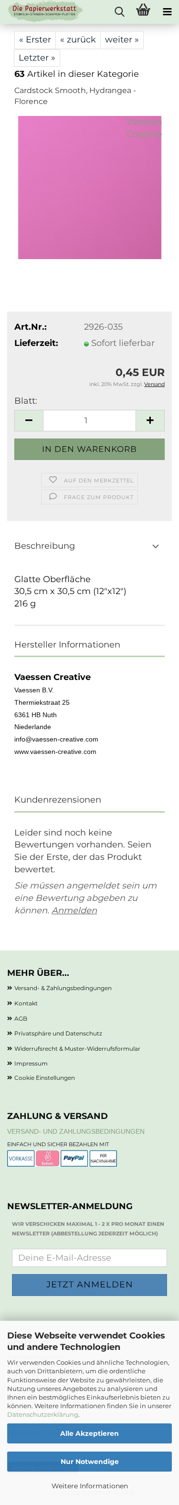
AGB (20, 1018)
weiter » (122, 39)
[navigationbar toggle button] (167, 12)
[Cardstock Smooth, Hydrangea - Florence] (89, 187)
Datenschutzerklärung (42, 1414)
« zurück (78, 39)
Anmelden (74, 910)
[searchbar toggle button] (119, 12)
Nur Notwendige (90, 1461)
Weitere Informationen (90, 1486)
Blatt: (25, 401)
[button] (28, 420)
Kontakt (26, 1003)
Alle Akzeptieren (89, 1433)
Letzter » (37, 57)
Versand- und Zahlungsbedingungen (76, 1131)
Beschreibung (44, 546)
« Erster (35, 39)
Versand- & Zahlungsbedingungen (63, 988)
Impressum (31, 1063)
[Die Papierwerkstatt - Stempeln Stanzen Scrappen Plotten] (42, 12)
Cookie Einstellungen (44, 1077)
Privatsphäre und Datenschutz (58, 1033)
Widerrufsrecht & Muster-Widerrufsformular (77, 1048)
